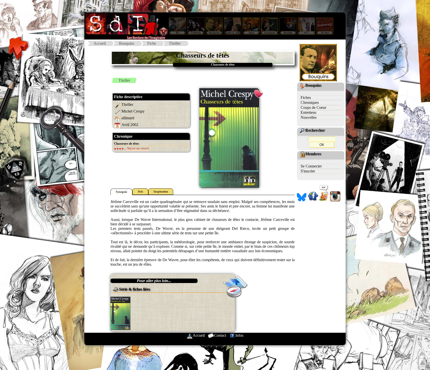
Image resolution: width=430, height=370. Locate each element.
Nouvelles (309, 117)
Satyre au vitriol (137, 148)
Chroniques (310, 102)
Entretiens (308, 112)
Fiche (151, 43)
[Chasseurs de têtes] (120, 313)
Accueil (100, 43)
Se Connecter (311, 166)
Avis (140, 191)
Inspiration (161, 191)
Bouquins (126, 43)
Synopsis (121, 192)
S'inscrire (308, 171)
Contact (220, 335)
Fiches (306, 97)
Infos (239, 335)
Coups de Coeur (313, 107)
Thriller (175, 43)
